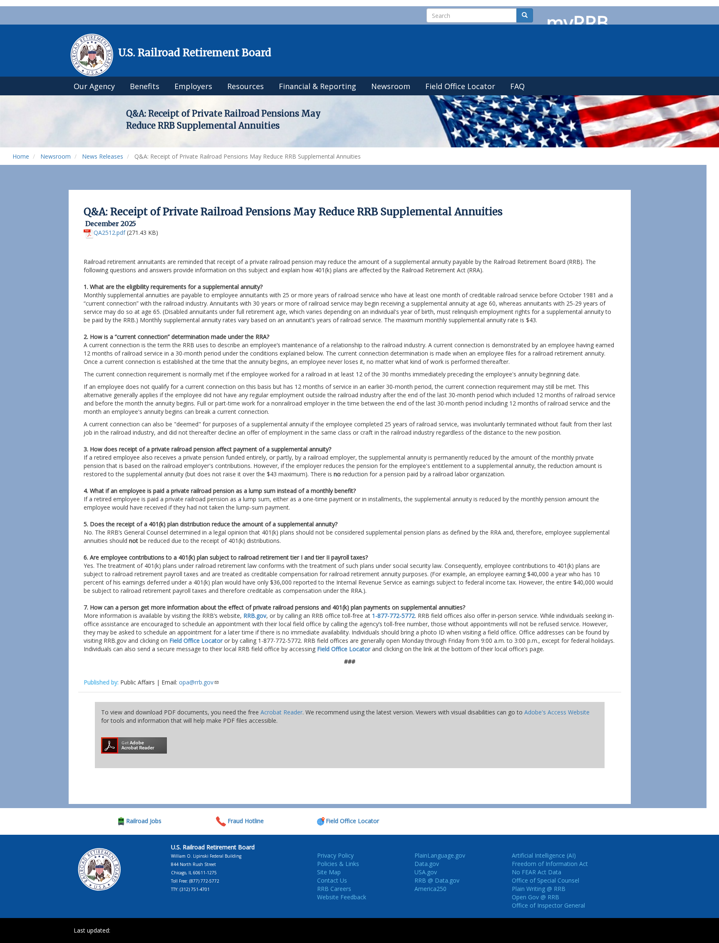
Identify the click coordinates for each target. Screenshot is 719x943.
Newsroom (55, 156)
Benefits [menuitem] (144, 86)
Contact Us (332, 880)
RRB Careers (334, 889)
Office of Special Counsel (545, 880)
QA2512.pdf (109, 232)
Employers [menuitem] (193, 86)
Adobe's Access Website (557, 712)
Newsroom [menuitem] (390, 86)
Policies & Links (338, 864)
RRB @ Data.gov (436, 880)
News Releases (102, 156)
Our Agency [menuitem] (94, 86)
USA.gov (425, 872)
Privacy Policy (335, 855)
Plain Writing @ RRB (538, 889)
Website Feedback (341, 897)
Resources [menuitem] (245, 86)
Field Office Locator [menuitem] (460, 86)
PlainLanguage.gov (439, 855)
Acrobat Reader (281, 712)
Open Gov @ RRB (535, 897)
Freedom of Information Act (550, 864)
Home (20, 156)
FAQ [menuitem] (517, 86)
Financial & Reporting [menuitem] (317, 86)
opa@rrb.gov (196, 682)
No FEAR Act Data (536, 872)
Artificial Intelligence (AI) (544, 855)
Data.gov (426, 864)
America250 (430, 889)
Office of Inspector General (548, 905)
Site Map (329, 872)
